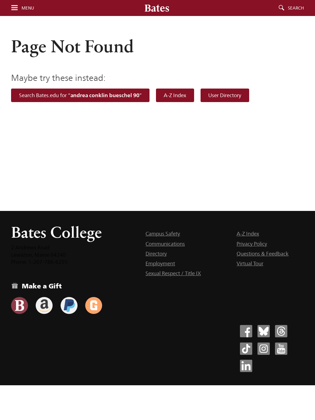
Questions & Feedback (263, 254)
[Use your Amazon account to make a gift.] (44, 305)
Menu (28, 8)
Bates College (56, 232)
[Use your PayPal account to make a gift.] (69, 305)
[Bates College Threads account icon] (281, 331)
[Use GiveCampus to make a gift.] (93, 305)
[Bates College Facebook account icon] (246, 331)
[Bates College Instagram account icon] (263, 349)
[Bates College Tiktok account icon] (246, 349)
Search (296, 8)
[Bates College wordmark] (157, 8)
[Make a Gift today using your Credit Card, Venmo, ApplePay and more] (19, 305)
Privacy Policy (252, 244)
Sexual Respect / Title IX (173, 273)
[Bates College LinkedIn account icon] (246, 366)
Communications (165, 244)
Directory (156, 254)
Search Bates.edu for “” (80, 95)
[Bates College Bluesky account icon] (263, 331)
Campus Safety (163, 234)
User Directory (224, 95)
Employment (160, 263)
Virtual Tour (250, 263)
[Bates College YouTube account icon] (281, 349)
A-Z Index (175, 95)
